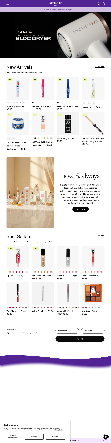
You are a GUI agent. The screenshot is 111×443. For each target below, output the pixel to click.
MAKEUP (55, 375)
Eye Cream (86, 107)
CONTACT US (36, 375)
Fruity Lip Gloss (14, 106)
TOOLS (55, 386)
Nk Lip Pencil (37, 311)
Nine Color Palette (90, 311)
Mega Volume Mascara (42, 106)
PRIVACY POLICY (37, 372)
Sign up (80, 339)
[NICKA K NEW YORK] (55, 4)
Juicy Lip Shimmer (90, 276)
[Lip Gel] (18, 257)
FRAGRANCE (57, 381)
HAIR (54, 383)
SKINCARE (56, 378)
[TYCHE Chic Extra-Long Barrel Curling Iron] (93, 123)
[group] (55, 9)
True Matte (11, 311)
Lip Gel (10, 276)
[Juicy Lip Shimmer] (93, 257)
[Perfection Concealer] (43, 257)
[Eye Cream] (93, 88)
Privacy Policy (58, 430)
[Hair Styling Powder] (68, 123)
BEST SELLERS (57, 372)
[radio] (8, 102)
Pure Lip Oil (62, 276)
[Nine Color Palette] (93, 293)
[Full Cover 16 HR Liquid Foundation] (43, 123)
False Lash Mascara (65, 106)
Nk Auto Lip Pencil (65, 311)
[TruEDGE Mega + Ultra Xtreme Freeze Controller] (18, 123)
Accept (34, 437)
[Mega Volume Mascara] (43, 88)
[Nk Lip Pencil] (43, 293)
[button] (98, 3)
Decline (55, 437)
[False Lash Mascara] (68, 88)
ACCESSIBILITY (37, 378)
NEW (54, 369)
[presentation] (53, 138)
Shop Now (99, 66)
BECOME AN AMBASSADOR (16, 367)
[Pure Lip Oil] (68, 257)
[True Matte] (18, 293)
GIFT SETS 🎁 (57, 389)
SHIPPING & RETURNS (39, 369)
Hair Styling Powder (66, 138)
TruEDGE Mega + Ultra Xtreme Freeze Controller (17, 146)
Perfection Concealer (41, 276)
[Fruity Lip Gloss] (18, 88)
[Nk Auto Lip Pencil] (68, 293)
